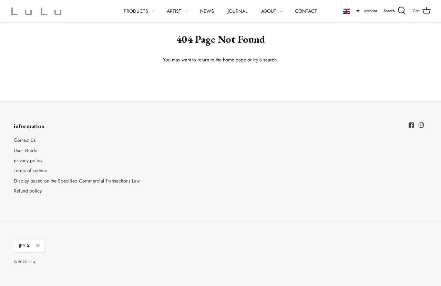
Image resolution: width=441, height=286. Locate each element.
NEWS (207, 11)
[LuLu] (36, 11)
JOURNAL (237, 11)
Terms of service (30, 170)
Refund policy (28, 190)
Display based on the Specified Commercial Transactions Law (77, 180)
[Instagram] (421, 125)
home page (234, 59)
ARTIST (174, 11)
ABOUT (268, 11)
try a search (265, 59)
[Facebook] (411, 125)
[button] (351, 11)
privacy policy (28, 160)
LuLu (31, 262)
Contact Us (25, 140)
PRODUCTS (136, 11)
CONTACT (306, 11)
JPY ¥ (24, 245)
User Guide (25, 150)
